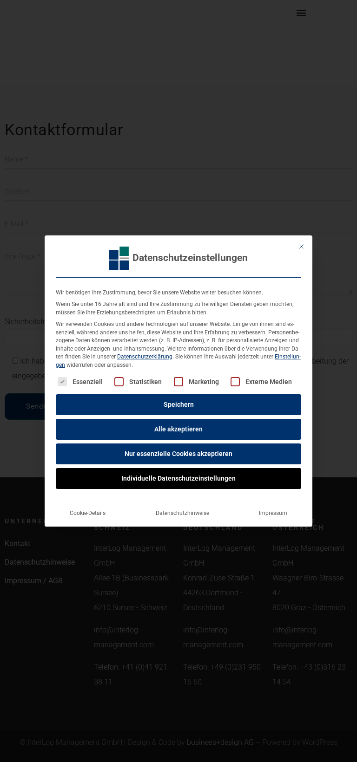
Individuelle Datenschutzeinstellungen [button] (178, 478)
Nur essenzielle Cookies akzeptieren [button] (178, 453)
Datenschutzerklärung (144, 356)
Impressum (273, 513)
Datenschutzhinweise (182, 513)
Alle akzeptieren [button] (178, 429)
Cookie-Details (88, 513)
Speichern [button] (179, 404)
